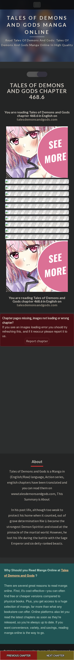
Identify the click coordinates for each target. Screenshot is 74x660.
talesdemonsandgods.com (37, 119)
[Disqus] (37, 399)
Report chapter (37, 341)
